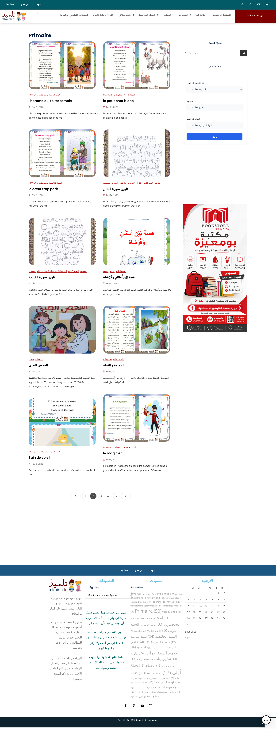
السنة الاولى (148, 182)
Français (33, 94)
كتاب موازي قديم (138, 678)
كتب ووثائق (125, 15)
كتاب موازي (153, 678)
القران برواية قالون (103, 15)
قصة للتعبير (165, 678)
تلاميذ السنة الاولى (158, 653)
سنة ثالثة (143, 673)
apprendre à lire (173, 598)
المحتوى (167, 15)
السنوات (183, 15)
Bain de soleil (39, 457)
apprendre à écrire (140, 601)
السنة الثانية (138, 630)
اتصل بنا (10, 4)
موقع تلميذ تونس (146, 696)
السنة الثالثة (121, 271)
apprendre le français (148, 597)
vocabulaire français (144, 618)
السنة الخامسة (55, 182)
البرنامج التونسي (148, 625)
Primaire (148, 611)
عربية (112, 271)
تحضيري (106, 182)
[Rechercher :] (215, 53)
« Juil (187, 637)
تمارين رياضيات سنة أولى (150, 658)
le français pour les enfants (159, 605)
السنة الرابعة (54, 94)
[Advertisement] (216, 174)
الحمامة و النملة (114, 365)
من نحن (24, 4)
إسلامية (158, 182)
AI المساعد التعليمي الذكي (74, 15)
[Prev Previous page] (75, 496)
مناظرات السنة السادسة (141, 687)
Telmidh (122, 720)
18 (194, 611)
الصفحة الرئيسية (222, 15)
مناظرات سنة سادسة (166, 692)
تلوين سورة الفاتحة (42, 277)
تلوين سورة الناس (115, 189)
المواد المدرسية (147, 15)
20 (206, 611)
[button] (266, 720)
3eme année (147, 594)
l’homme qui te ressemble (50, 101)
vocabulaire (171, 611)
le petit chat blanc (118, 101)
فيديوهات (39, 359)
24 (188, 618)
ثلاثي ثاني (165, 665)
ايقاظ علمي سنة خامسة (163, 647)
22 (218, 611)
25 (194, 618)
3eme (135, 593)
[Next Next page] (126, 496)
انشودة (154, 642)
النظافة (166, 642)
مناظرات (200, 15)
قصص (105, 271)
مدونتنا (38, 4)
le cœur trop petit (43, 189)
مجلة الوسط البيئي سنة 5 (164, 682)
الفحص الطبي (38, 365)
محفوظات (43, 94)
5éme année (165, 593)
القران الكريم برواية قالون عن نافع (126, 182)
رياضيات (147, 665)
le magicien (113, 453)
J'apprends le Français (165, 601)
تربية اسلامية (141, 647)
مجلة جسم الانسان (139, 682)
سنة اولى (157, 673)
